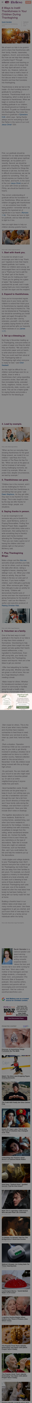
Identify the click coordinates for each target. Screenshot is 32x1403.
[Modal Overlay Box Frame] (16, 701)
